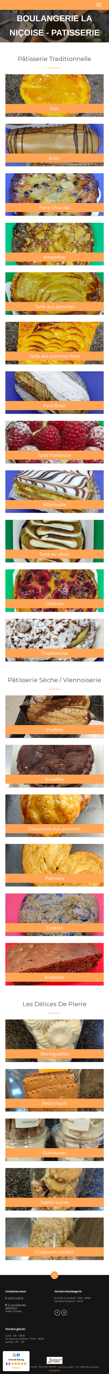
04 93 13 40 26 (15, 1298)
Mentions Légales (66, 1366)
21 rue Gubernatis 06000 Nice (15, 1306)
